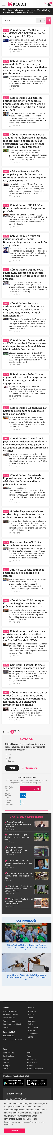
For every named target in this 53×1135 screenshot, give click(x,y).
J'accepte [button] (14, 1131)
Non (9, 758)
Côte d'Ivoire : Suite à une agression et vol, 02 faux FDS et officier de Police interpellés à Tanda (25, 11)
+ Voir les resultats (28, 768)
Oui (9, 755)
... (8, 732)
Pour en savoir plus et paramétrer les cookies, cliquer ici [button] (24, 1123)
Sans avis (11, 761)
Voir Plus (18, 731)
